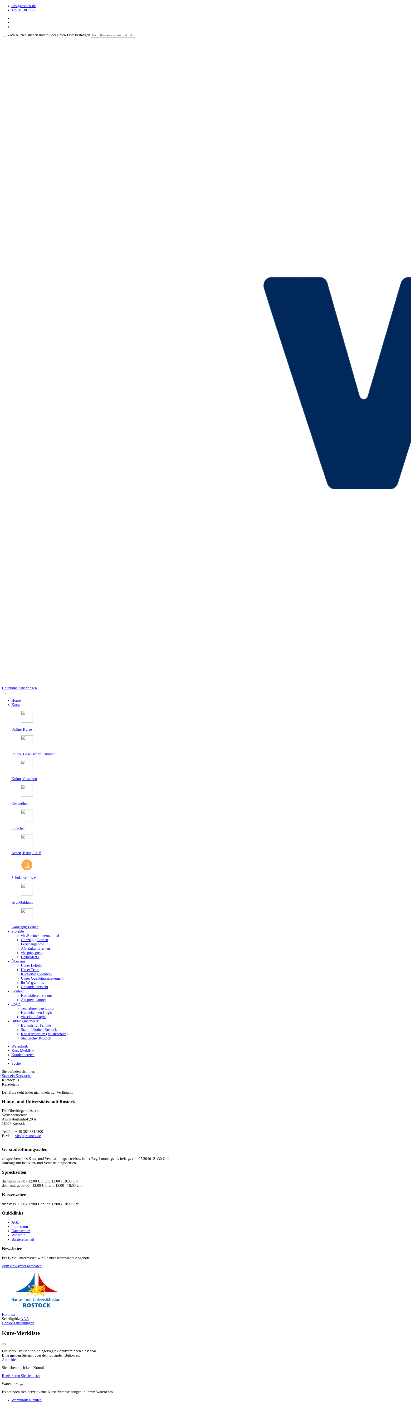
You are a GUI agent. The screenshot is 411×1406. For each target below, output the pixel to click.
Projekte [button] (17, 931)
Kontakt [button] (17, 991)
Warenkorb (19, 1046)
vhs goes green (32, 953)
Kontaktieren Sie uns (36, 995)
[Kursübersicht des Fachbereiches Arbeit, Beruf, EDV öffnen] (27, 845)
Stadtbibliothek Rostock (39, 1030)
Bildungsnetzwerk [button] (25, 1021)
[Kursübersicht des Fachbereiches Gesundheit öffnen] (27, 795)
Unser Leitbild (32, 965)
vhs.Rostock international (40, 936)
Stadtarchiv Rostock (36, 1038)
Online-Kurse (21, 729)
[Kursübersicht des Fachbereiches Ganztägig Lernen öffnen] (27, 919)
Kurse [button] (15, 705)
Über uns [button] (18, 961)
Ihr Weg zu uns (32, 983)
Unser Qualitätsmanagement (42, 978)
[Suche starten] (4, 36)
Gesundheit (20, 803)
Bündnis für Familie (36, 1025)
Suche (16, 1063)
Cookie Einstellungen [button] (18, 1323)
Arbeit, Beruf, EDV (26, 853)
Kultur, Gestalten (24, 779)
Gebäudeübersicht (34, 987)
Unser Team (30, 970)
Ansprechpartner (33, 1000)
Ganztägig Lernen (25, 927)
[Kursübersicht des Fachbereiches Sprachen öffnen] (27, 820)
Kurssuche (23, 1076)
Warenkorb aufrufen (26, 1400)
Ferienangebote (32, 944)
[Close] (21, 1385)
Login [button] (15, 1004)
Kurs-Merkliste (22, 1051)
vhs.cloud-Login (33, 1017)
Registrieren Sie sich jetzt (21, 1376)
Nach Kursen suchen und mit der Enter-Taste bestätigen (48, 35)
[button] (22, 1266)
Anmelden (10, 1360)
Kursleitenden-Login (36, 1012)
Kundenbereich (22, 1055)
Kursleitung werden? (36, 974)
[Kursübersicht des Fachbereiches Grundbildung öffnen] (27, 894)
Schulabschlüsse (23, 878)
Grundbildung (22, 902)
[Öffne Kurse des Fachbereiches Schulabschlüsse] (27, 869)
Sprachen (18, 828)
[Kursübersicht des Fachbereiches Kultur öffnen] (27, 771)
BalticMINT (30, 957)
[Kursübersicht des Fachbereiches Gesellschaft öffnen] (27, 746)
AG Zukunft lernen (35, 948)
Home (16, 700)
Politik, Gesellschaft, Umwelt (33, 754)
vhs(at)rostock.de (28, 1136)
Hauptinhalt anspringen (19, 688)
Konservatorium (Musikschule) (44, 1034)
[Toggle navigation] (4, 693)
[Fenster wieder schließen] (4, 1344)
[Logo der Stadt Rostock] (36, 1306)
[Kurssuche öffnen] (13, 1060)
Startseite (8, 1076)
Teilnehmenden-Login (37, 1008)
